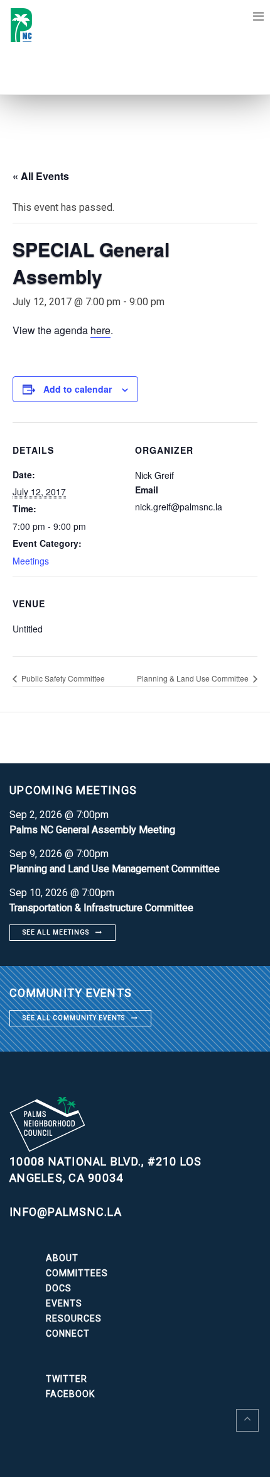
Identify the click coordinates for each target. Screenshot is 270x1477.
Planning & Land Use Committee (194, 678)
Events (64, 1303)
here (100, 330)
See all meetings (56, 932)
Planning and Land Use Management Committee (114, 869)
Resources (74, 1318)
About (62, 1258)
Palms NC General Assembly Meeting (92, 830)
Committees (77, 1273)
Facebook (70, 1394)
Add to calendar (77, 389)
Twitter (66, 1379)
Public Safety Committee (62, 678)
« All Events (41, 176)
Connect (68, 1333)
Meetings (31, 560)
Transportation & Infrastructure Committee (101, 908)
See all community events (74, 1017)
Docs (59, 1288)
